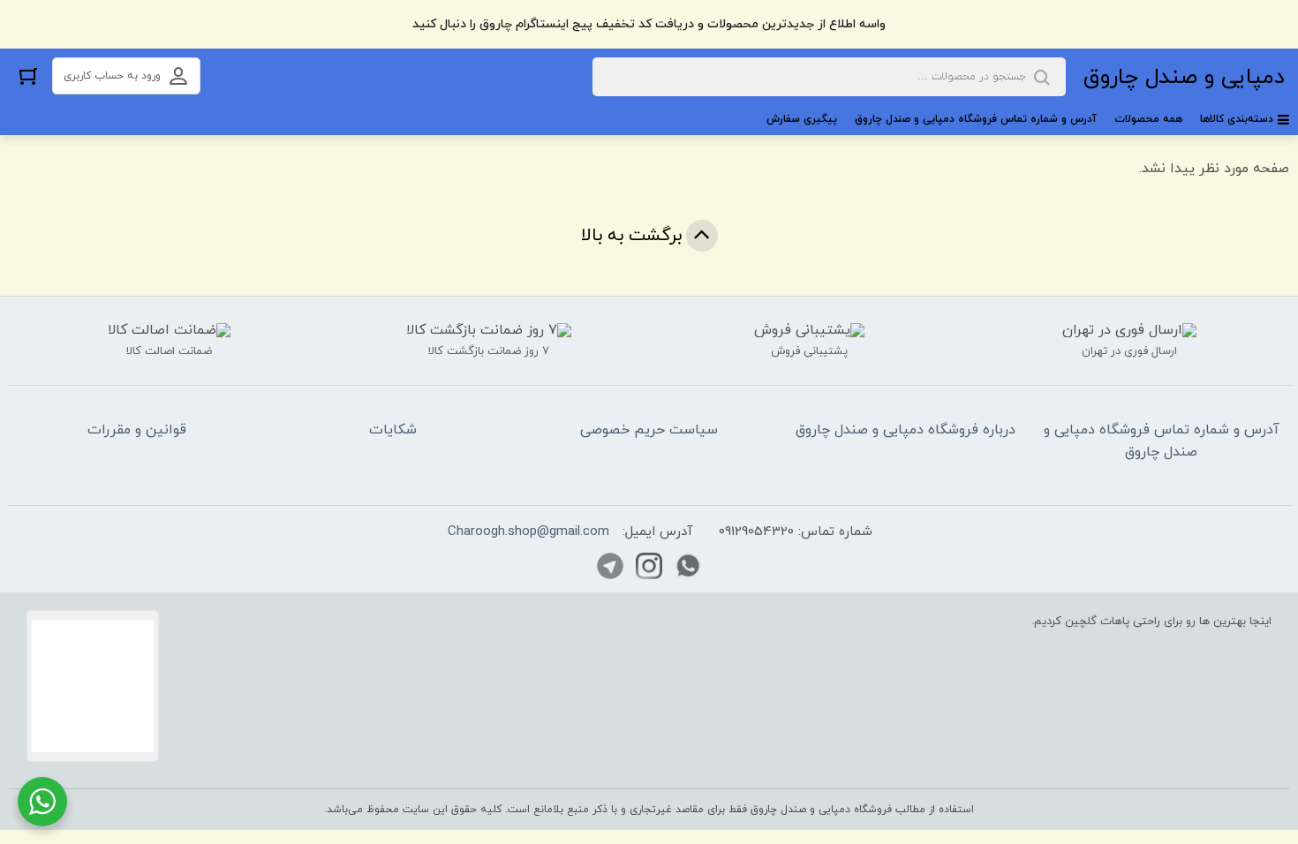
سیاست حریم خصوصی (649, 430)
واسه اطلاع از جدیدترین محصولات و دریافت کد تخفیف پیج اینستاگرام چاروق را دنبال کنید (649, 24)
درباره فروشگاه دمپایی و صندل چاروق (905, 430)
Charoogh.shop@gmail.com (528, 532)
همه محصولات (1148, 119)
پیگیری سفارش (801, 119)
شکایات (393, 430)
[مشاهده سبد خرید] (28, 75)
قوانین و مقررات (136, 430)
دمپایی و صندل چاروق (1184, 77)
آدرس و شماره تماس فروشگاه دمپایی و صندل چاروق (976, 119)
